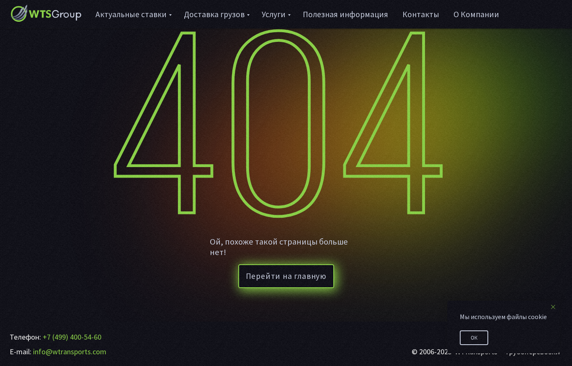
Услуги (274, 14)
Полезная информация (345, 14)
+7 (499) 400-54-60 (72, 337)
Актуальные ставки (131, 14)
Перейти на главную (286, 276)
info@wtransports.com (69, 351)
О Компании (476, 14)
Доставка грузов (214, 14)
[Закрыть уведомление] (553, 307)
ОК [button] (474, 337)
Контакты (420, 14)
